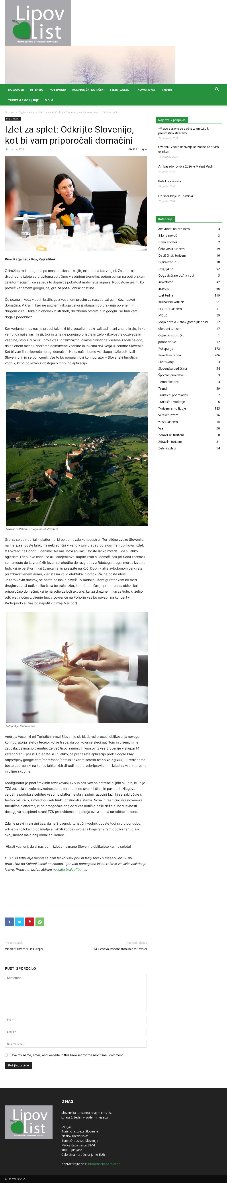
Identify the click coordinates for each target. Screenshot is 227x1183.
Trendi (166, 90)
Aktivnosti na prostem (174, 229)
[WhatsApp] (39, 922)
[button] (216, 90)
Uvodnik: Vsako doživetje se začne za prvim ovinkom (188, 149)
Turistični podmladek (173, 395)
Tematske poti (168, 382)
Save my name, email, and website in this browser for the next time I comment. (67, 1055)
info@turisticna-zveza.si (104, 1164)
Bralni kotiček (168, 242)
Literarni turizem (170, 308)
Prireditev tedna (169, 355)
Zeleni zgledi (120, 90)
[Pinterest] (29, 922)
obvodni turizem (170, 328)
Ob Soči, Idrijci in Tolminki (175, 196)
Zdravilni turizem (170, 441)
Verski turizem (168, 415)
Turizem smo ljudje (23, 100)
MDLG (49, 100)
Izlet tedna (165, 295)
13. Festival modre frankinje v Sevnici (120, 949)
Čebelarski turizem (171, 249)
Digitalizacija (26, 112)
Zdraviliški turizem (171, 435)
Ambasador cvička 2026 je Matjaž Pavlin (186, 166)
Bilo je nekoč (167, 235)
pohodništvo (167, 342)
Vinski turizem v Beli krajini (24, 949)
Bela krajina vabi (169, 181)
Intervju (36, 90)
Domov (9, 112)
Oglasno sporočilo (171, 335)
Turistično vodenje (171, 402)
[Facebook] (9, 922)
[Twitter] (19, 922)
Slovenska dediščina (172, 368)
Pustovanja (166, 362)
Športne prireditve (171, 375)
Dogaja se (16, 90)
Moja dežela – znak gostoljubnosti (183, 322)
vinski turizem (168, 422)
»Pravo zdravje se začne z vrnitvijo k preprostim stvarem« (183, 131)
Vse (160, 428)
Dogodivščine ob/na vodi (176, 275)
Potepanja (57, 90)
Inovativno (146, 90)
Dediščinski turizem (172, 255)
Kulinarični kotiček (87, 90)
